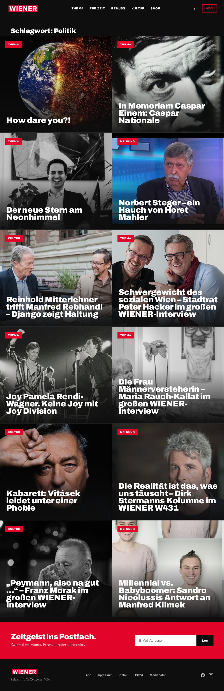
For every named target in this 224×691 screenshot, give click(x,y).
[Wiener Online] (23, 8)
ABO (209, 8)
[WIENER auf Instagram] (211, 675)
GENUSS (118, 8)
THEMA (78, 8)
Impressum (104, 675)
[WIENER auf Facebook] (202, 675)
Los (205, 640)
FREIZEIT (97, 8)
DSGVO (139, 675)
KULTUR (137, 8)
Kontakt (123, 675)
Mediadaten (158, 675)
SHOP (155, 8)
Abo (88, 675)
